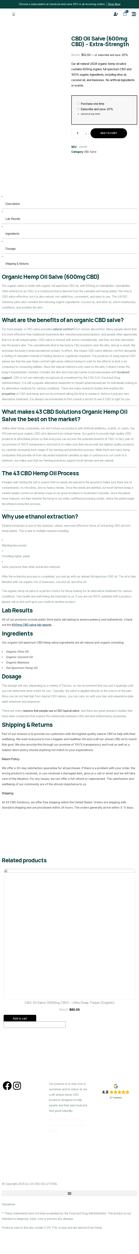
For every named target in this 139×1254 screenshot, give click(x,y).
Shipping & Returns (17, 263)
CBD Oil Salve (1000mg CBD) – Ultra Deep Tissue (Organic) (70, 1003)
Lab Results (12, 219)
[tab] (69, 201)
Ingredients (12, 233)
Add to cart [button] (20, 1018)
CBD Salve (90, 151)
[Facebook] (7, 1085)
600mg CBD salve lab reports (31, 625)
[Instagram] (17, 1085)
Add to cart (108, 133)
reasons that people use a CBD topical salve (51, 710)
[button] (69, 1193)
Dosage (10, 248)
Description (12, 204)
